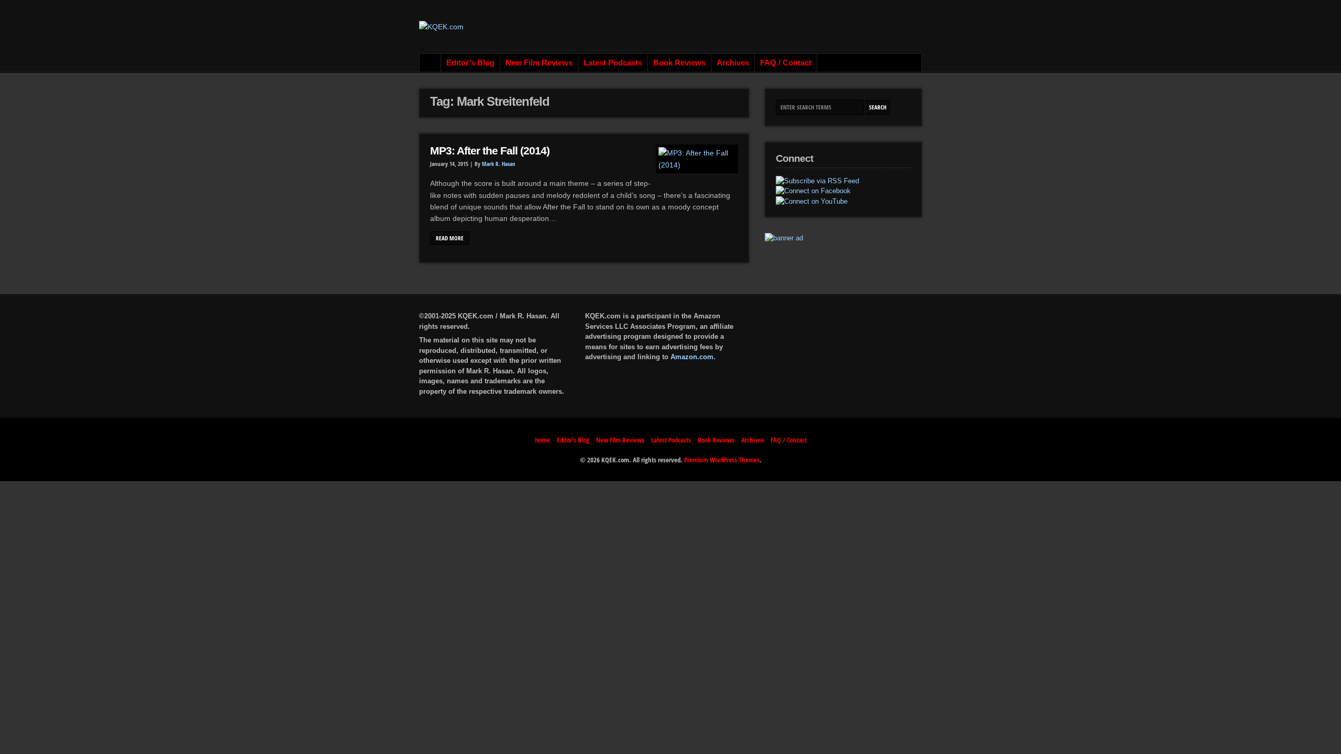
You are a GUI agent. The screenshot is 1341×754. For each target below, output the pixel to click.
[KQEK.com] (441, 27)
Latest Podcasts (613, 63)
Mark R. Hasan (498, 164)
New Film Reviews (539, 63)
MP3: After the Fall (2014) (489, 151)
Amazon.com (691, 357)
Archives (733, 63)
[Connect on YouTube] (812, 201)
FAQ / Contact (785, 63)
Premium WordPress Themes (722, 459)
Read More (450, 238)
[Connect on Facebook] (813, 191)
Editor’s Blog (470, 63)
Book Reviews (679, 63)
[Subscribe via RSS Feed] (817, 181)
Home (430, 63)
